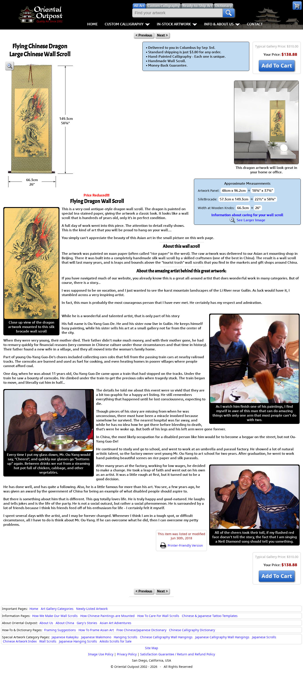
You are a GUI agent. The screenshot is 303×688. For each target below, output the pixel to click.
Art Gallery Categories (57, 609)
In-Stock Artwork (174, 24)
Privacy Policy (127, 654)
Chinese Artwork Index (20, 641)
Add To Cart (277, 65)
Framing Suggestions (60, 630)
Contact (255, 24)
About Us (46, 623)
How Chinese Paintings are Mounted (107, 616)
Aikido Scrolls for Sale (116, 641)
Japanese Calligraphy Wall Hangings (222, 637)
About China (65, 623)
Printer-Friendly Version (185, 545)
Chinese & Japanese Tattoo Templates (210, 616)
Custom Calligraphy (124, 24)
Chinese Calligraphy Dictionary (192, 630)
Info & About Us (219, 24)
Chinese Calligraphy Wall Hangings (166, 637)
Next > (162, 35)
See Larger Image (250, 220)
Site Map (151, 648)
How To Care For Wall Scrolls (158, 616)
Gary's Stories (87, 623)
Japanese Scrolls (264, 637)
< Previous (144, 35)
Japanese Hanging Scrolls (78, 641)
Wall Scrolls (47, 641)
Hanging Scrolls (125, 637)
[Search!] (229, 12)
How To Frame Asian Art (96, 630)
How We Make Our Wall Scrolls (55, 616)
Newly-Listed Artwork (92, 609)
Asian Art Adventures (115, 623)
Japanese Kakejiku (65, 637)
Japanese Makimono (96, 637)
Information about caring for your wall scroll (247, 215)
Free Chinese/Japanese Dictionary (141, 630)
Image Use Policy (100, 654)
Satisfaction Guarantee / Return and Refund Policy (177, 654)
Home (92, 24)
